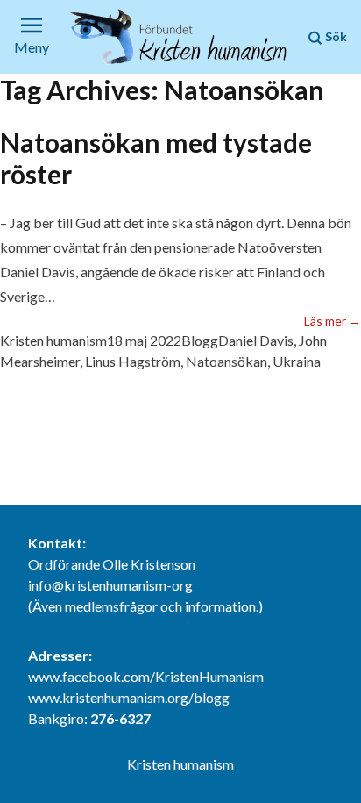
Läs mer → (332, 320)
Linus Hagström (132, 361)
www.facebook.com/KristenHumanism (146, 676)
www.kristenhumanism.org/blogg (129, 697)
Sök (334, 36)
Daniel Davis (256, 340)
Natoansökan (226, 361)
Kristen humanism (53, 340)
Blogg (199, 340)
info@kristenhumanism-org (110, 585)
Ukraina (297, 361)
